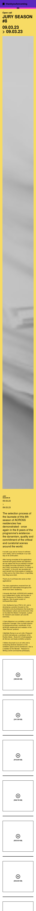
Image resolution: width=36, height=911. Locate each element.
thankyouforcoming (16, 3)
